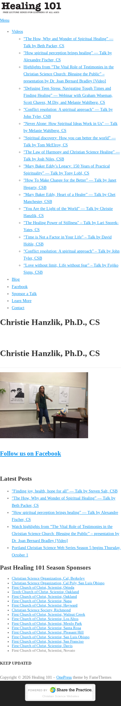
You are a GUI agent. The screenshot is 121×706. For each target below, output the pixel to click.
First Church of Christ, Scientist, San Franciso (48, 641)
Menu (4, 20)
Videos (17, 31)
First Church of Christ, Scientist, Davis (42, 646)
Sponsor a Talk (24, 293)
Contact (18, 307)
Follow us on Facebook (30, 453)
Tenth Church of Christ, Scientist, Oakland (45, 592)
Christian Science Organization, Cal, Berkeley (48, 578)
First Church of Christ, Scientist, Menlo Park (47, 624)
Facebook (20, 286)
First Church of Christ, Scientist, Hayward (45, 605)
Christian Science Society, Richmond (41, 610)
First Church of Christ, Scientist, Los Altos (45, 619)
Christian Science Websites (60, 696)
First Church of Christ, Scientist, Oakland (44, 597)
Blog (16, 279)
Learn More (21, 300)
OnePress (64, 677)
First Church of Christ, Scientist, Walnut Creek (48, 614)
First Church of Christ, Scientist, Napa (42, 601)
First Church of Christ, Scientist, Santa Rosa (46, 628)
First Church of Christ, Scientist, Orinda (43, 587)
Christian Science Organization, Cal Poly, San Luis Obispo (58, 583)
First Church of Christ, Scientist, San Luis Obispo (51, 637)
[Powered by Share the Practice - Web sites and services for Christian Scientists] (60, 700)
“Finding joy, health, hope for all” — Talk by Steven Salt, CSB (64, 491)
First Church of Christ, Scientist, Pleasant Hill (48, 632)
